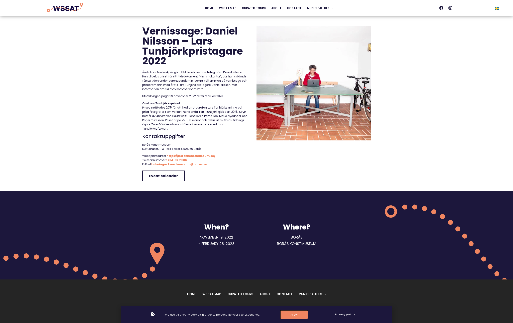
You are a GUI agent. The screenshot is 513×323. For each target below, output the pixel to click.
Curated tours (254, 8)
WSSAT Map (227, 8)
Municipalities (318, 8)
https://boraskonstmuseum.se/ (191, 156)
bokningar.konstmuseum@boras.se (179, 164)
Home (209, 8)
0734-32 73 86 (176, 160)
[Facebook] (441, 8)
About (276, 8)
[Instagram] (450, 8)
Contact (294, 8)
